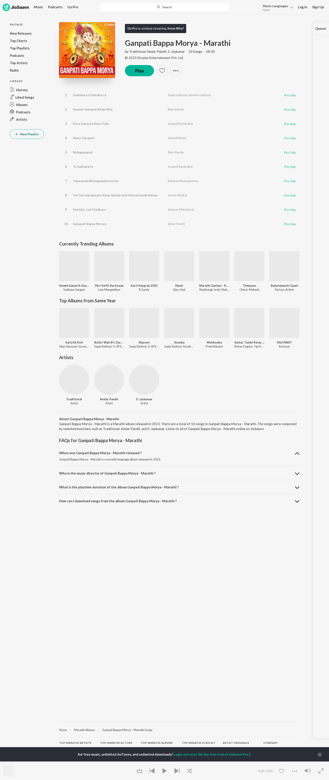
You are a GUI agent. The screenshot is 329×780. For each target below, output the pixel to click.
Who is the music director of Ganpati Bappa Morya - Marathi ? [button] (107, 473)
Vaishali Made (177, 138)
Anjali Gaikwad (177, 95)
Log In (302, 7)
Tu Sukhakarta (83, 166)
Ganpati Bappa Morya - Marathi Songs (127, 730)
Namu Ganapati (83, 138)
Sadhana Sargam (74, 289)
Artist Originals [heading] (236, 742)
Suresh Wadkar (178, 195)
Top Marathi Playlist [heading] (198, 742)
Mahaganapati (83, 152)
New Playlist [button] (29, 134)
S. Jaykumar (176, 51)
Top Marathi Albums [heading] (157, 742)
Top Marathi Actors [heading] (116, 742)
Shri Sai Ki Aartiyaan (109, 285)
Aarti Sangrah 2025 (144, 285)
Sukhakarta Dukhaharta (89, 95)
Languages (275, 6)
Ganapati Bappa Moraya (89, 224)
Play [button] (139, 70)
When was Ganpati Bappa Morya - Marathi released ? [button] (100, 453)
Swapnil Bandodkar (180, 123)
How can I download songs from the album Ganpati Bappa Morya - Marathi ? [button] (118, 501)
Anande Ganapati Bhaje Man (93, 109)
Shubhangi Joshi (209, 289)
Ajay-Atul (179, 289)
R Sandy (144, 289)
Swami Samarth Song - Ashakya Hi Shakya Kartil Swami (74, 285)
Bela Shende (176, 109)
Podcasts (55, 7)
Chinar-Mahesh (249, 289)
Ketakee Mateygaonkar (183, 181)
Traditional (137, 51)
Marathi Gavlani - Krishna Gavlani (214, 285)
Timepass (249, 285)
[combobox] (164, 7)
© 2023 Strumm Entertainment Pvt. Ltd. (154, 58)
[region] (179, 729)
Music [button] (38, 7)
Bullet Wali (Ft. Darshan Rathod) (109, 342)
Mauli (179, 285)
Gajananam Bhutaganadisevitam (95, 181)
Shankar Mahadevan (181, 209)
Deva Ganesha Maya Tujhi (91, 123)
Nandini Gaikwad (200, 95)
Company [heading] (270, 742)
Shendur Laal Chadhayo (89, 209)
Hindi (266, 9)
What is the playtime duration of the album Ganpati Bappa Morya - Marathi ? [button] (119, 487)
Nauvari (144, 342)
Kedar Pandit (157, 51)
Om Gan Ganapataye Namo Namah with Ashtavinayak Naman (115, 195)
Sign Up (318, 7)
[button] (277, 7)
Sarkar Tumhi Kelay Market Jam (249, 342)
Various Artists (284, 289)
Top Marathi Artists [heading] (75, 742)
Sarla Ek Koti (74, 342)
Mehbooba (214, 342)
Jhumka (179, 342)
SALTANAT (284, 342)
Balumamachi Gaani (284, 285)
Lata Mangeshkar (109, 289)
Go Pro (72, 7)
